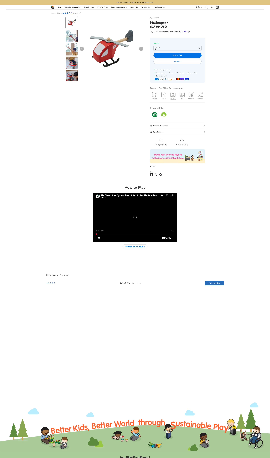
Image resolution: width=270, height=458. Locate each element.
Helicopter (60, 13)
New (59, 7)
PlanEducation (159, 7)
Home (52, 13)
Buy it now (177, 61)
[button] (71, 23)
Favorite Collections (119, 7)
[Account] (212, 7)
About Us (134, 7)
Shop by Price (102, 7)
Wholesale (145, 7)
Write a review (214, 283)
